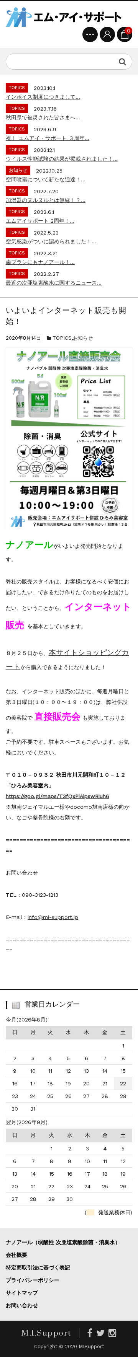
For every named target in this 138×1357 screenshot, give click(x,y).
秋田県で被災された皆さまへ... (43, 117)
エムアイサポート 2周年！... (40, 221)
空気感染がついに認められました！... (51, 241)
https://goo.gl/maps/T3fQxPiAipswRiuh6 (57, 796)
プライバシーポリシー (32, 1280)
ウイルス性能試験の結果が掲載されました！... (62, 159)
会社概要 (16, 1255)
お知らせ (83, 338)
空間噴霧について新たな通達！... (45, 179)
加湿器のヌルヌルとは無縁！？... (45, 200)
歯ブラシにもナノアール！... (40, 262)
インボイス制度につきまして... (43, 97)
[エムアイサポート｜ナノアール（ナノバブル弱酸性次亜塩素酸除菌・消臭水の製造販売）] (64, 17)
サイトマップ (22, 1293)
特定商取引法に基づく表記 (38, 1267)
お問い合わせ (22, 1305)
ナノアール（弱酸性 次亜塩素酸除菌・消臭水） (63, 1242)
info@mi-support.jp (53, 917)
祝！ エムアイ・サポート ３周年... (47, 138)
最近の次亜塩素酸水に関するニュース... (54, 283)
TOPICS (62, 338)
